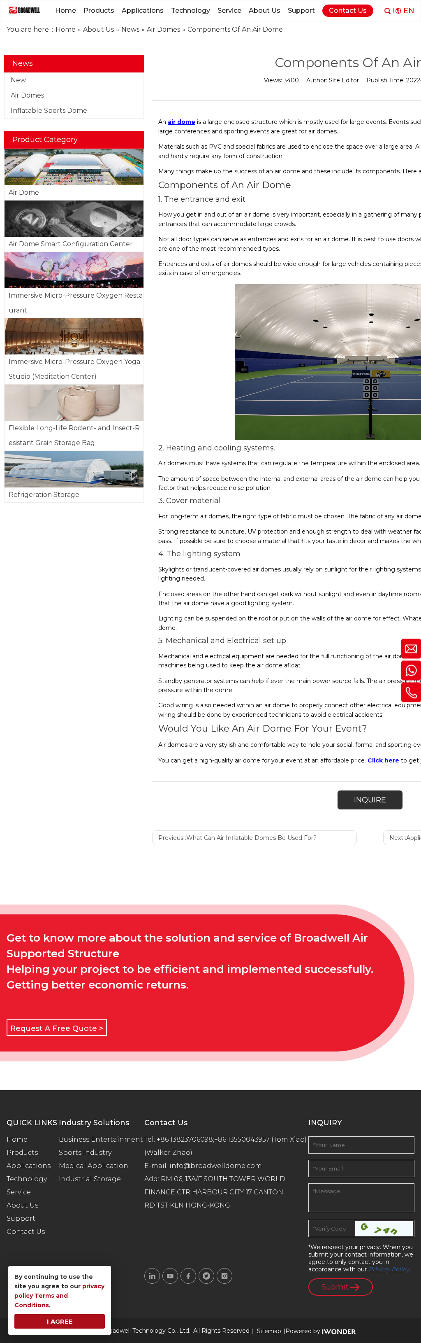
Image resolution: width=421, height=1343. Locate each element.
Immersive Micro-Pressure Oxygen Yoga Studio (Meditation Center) (74, 369)
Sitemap (269, 1331)
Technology (27, 1179)
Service (19, 1192)
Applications (29, 1166)
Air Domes (27, 95)
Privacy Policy (388, 1269)
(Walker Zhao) (168, 1152)
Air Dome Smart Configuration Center (71, 244)
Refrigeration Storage (44, 495)
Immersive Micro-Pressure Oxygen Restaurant (76, 302)
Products (22, 1152)
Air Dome (24, 192)
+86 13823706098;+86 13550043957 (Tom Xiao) (232, 1139)
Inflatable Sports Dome (49, 110)
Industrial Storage (90, 1179)
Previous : (237, 838)
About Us (22, 1205)
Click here (383, 760)
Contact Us (26, 1232)
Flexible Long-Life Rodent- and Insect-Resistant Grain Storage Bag (74, 435)
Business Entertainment (101, 1139)
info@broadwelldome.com (217, 1166)
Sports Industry (85, 1152)
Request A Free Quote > (56, 1028)
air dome (181, 122)
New (18, 80)
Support (21, 1218)
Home (17, 1139)
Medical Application (93, 1166)
